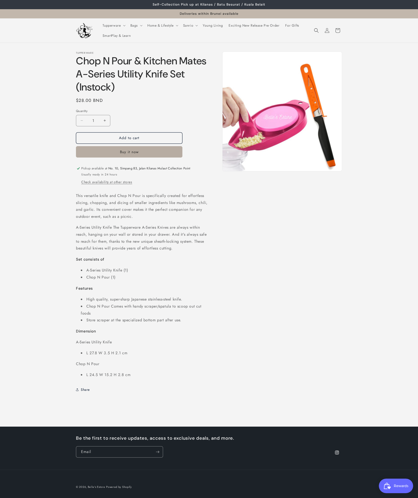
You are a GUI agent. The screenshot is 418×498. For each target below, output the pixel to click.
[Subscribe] (157, 452)
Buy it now (129, 152)
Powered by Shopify (119, 487)
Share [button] (85, 389)
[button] (113, 25)
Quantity (82, 111)
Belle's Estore (96, 487)
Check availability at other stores (106, 182)
